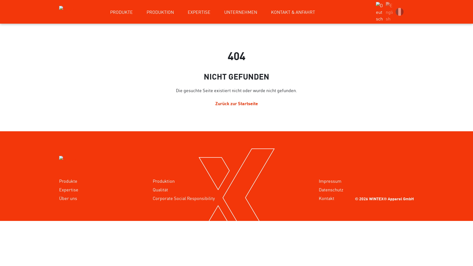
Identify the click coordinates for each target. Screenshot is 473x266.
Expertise (68, 189)
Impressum (330, 181)
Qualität (160, 189)
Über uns (68, 198)
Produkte (68, 181)
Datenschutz (331, 189)
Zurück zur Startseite (236, 103)
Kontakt (326, 198)
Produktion (164, 181)
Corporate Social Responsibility (184, 198)
